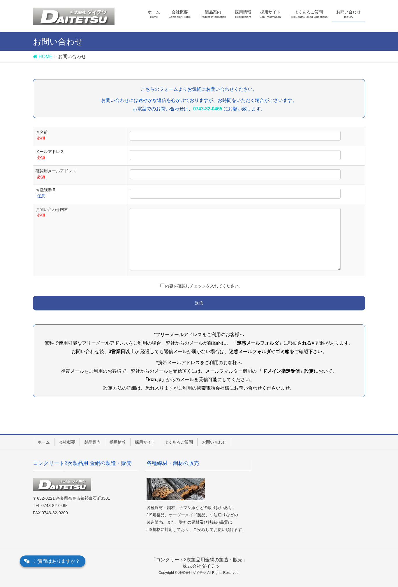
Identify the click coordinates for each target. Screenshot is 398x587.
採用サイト (145, 442)
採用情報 (118, 442)
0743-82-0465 (207, 108)
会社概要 (67, 442)
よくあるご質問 (178, 442)
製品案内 (92, 442)
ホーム (44, 442)
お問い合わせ (214, 442)
